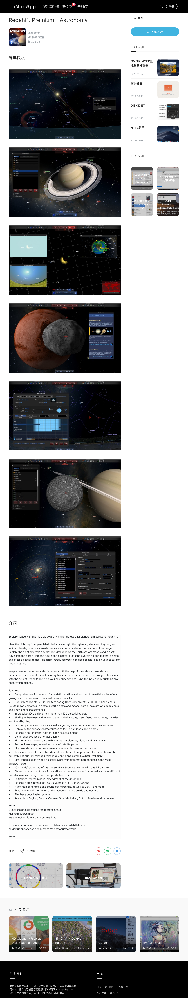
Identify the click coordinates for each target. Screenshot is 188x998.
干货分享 (82, 6)
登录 (171, 6)
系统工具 (123, 986)
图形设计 (101, 992)
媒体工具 (115, 992)
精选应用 (54, 6)
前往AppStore (155, 31)
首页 (45, 6)
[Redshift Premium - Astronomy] (65, 104)
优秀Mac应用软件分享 (24, 6)
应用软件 (110, 986)
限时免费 (68, 6)
